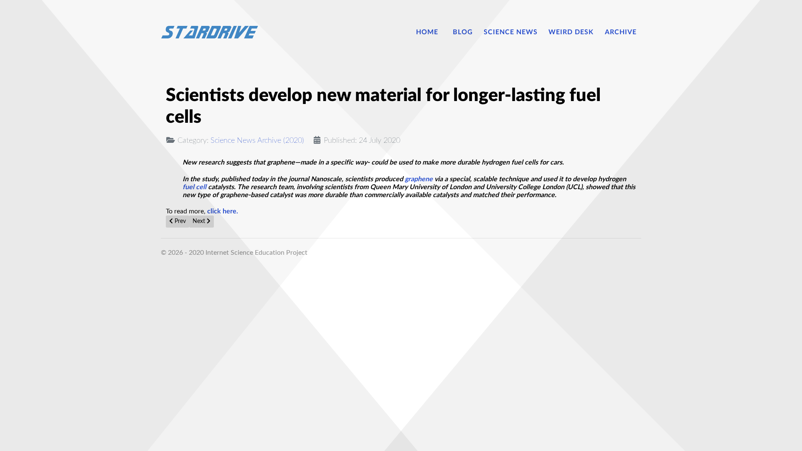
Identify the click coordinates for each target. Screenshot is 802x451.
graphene (419, 179)
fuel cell (194, 187)
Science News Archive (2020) (257, 140)
